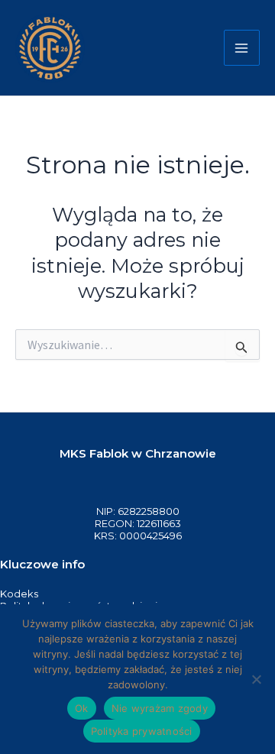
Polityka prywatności (141, 731)
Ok (82, 708)
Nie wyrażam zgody (160, 708)
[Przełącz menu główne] (242, 48)
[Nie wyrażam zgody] (256, 679)
